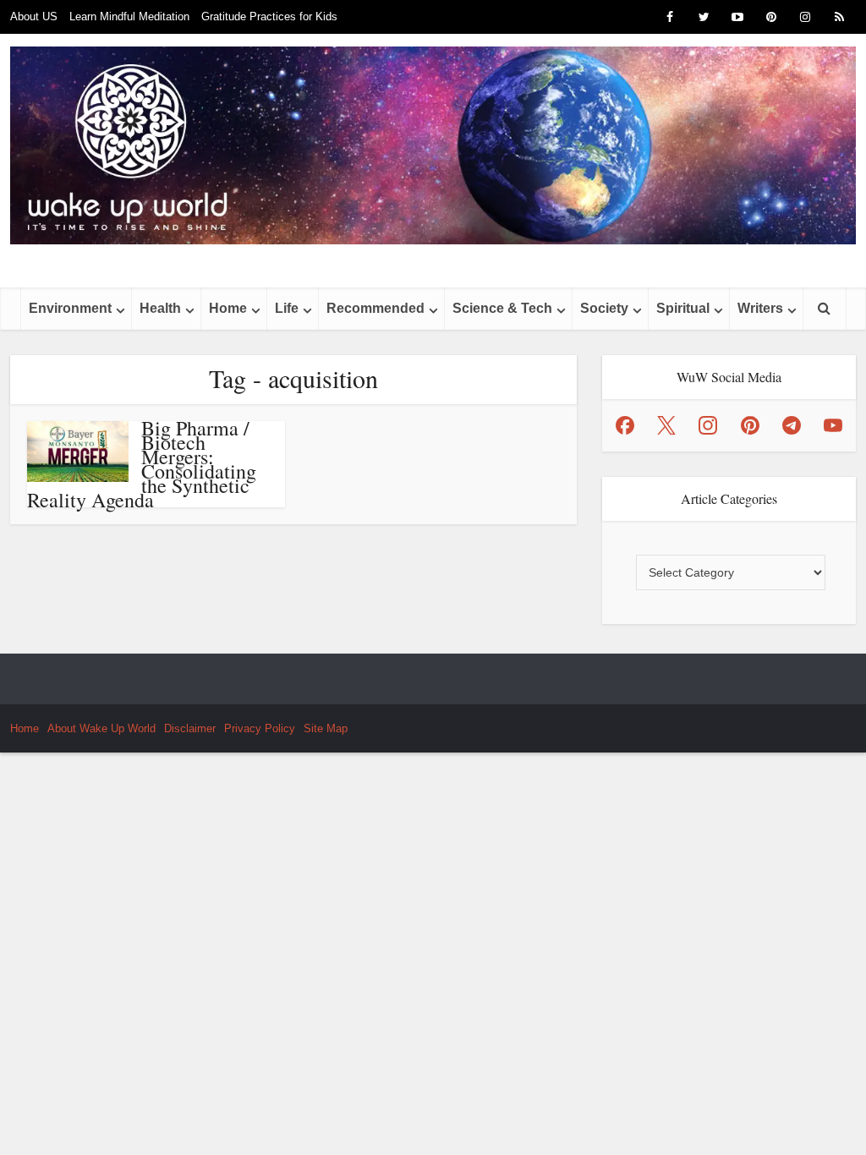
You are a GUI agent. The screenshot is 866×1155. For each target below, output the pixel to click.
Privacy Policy (259, 728)
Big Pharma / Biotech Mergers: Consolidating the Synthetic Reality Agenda (141, 463)
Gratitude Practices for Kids (269, 16)
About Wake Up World (101, 728)
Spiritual (683, 308)
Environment (70, 308)
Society (604, 308)
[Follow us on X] (666, 425)
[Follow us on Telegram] (791, 425)
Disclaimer (190, 728)
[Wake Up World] (433, 145)
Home (228, 308)
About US (34, 16)
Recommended (375, 308)
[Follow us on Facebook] (625, 425)
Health (160, 308)
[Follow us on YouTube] (833, 425)
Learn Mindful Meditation (129, 16)
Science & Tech (502, 308)
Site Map (326, 728)
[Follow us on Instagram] (708, 425)
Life (287, 308)
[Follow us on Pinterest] (750, 425)
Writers (760, 308)
